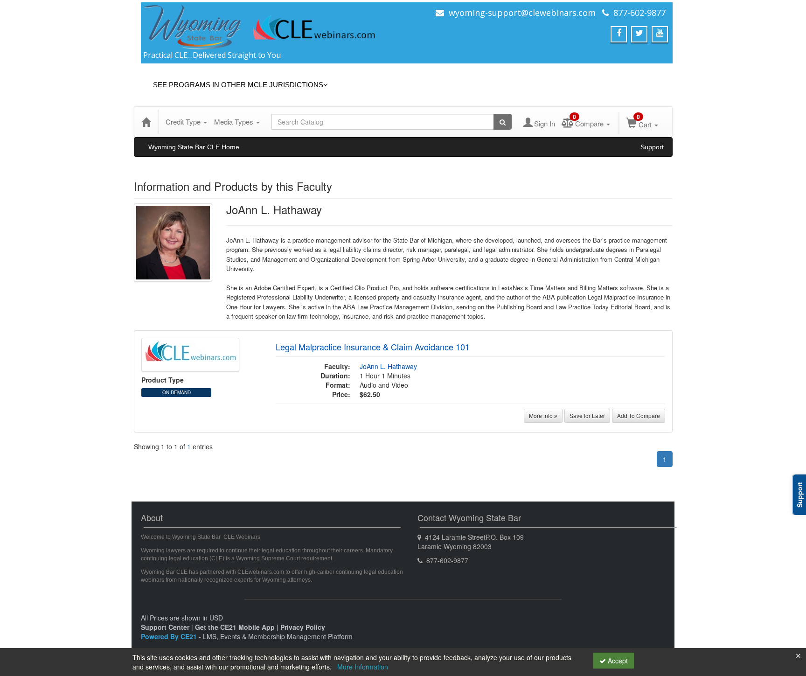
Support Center (165, 627)
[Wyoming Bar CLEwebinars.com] (259, 26)
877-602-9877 (639, 12)
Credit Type (184, 121)
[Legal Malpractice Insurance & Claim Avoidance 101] (190, 353)
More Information (362, 666)
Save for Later (587, 415)
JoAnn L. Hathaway (388, 366)
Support (652, 147)
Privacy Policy (302, 627)
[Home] (146, 121)
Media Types (234, 121)
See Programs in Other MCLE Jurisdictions (238, 85)
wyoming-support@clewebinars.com (522, 12)
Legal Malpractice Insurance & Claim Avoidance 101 (373, 347)
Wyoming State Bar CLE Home (193, 147)
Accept (617, 660)
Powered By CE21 (170, 636)
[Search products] (502, 122)
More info (541, 415)
